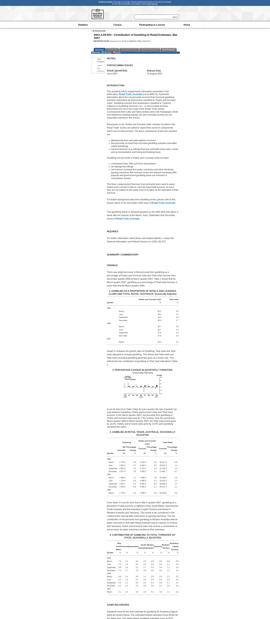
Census (117, 25)
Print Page (107, 52)
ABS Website (153, 4)
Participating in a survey (152, 25)
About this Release (100, 68)
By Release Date (99, 31)
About (186, 25)
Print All (117, 52)
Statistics (83, 25)
